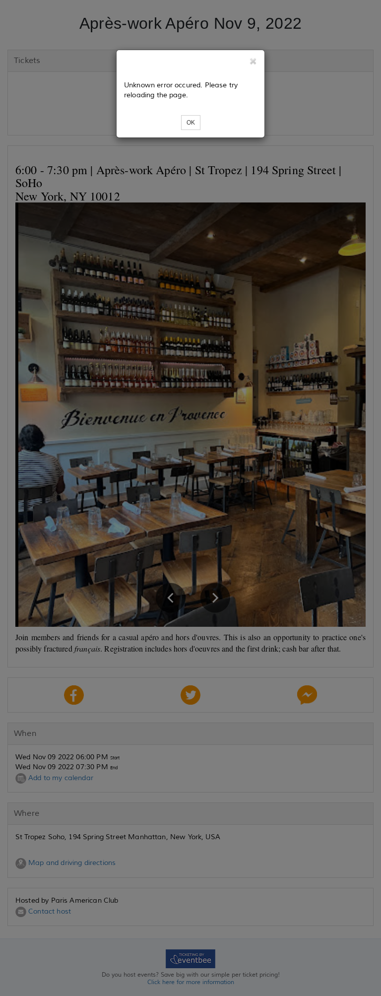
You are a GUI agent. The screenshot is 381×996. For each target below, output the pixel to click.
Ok (191, 122)
